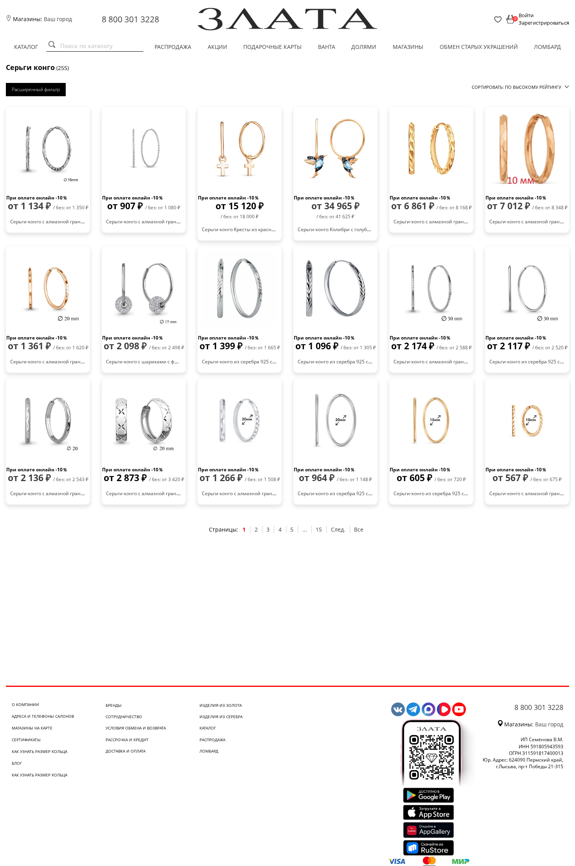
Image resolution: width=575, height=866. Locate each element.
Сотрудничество (124, 716)
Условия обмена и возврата (136, 728)
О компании (25, 704)
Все (358, 529)
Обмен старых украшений (479, 46)
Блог (17, 763)
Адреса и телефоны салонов (43, 716)
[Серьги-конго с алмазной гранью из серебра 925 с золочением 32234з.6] (48, 288)
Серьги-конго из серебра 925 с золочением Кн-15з (452, 493)
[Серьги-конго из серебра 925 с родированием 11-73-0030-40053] (239, 288)
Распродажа (173, 46)
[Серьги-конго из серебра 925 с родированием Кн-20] (335, 420)
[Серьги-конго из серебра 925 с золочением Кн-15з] (431, 420)
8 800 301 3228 (130, 19)
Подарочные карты (272, 46)
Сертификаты (26, 739)
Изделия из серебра (221, 716)
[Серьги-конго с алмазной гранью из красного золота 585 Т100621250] (431, 148)
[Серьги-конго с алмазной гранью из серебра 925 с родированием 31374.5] (143, 420)
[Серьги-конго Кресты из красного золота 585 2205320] (239, 148)
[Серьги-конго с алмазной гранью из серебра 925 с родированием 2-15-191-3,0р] (143, 148)
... (304, 529)
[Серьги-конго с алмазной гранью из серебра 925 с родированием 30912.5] (48, 148)
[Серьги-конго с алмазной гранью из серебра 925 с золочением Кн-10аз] (527, 420)
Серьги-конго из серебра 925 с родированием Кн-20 (358, 493)
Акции (217, 46)
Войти (526, 15)
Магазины (408, 46)
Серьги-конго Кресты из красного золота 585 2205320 (263, 229)
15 (319, 529)
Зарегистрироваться (544, 22)
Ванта (326, 46)
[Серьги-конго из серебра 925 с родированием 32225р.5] (527, 288)
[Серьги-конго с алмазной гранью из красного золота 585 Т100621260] (527, 148)
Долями (363, 46)
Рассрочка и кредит (127, 739)
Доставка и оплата (126, 751)
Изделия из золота (220, 705)
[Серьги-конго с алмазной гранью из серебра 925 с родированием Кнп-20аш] (239, 420)
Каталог (26, 46)
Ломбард (547, 46)
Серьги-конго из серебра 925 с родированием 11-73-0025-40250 (372, 361)
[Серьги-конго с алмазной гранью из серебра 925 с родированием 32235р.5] (431, 288)
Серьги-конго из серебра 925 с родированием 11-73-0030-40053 (276, 361)
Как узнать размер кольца (39, 751)
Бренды (114, 705)
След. (338, 529)
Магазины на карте (32, 728)
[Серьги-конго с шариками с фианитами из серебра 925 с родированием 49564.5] (143, 288)
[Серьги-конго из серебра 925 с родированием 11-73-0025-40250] (335, 288)
